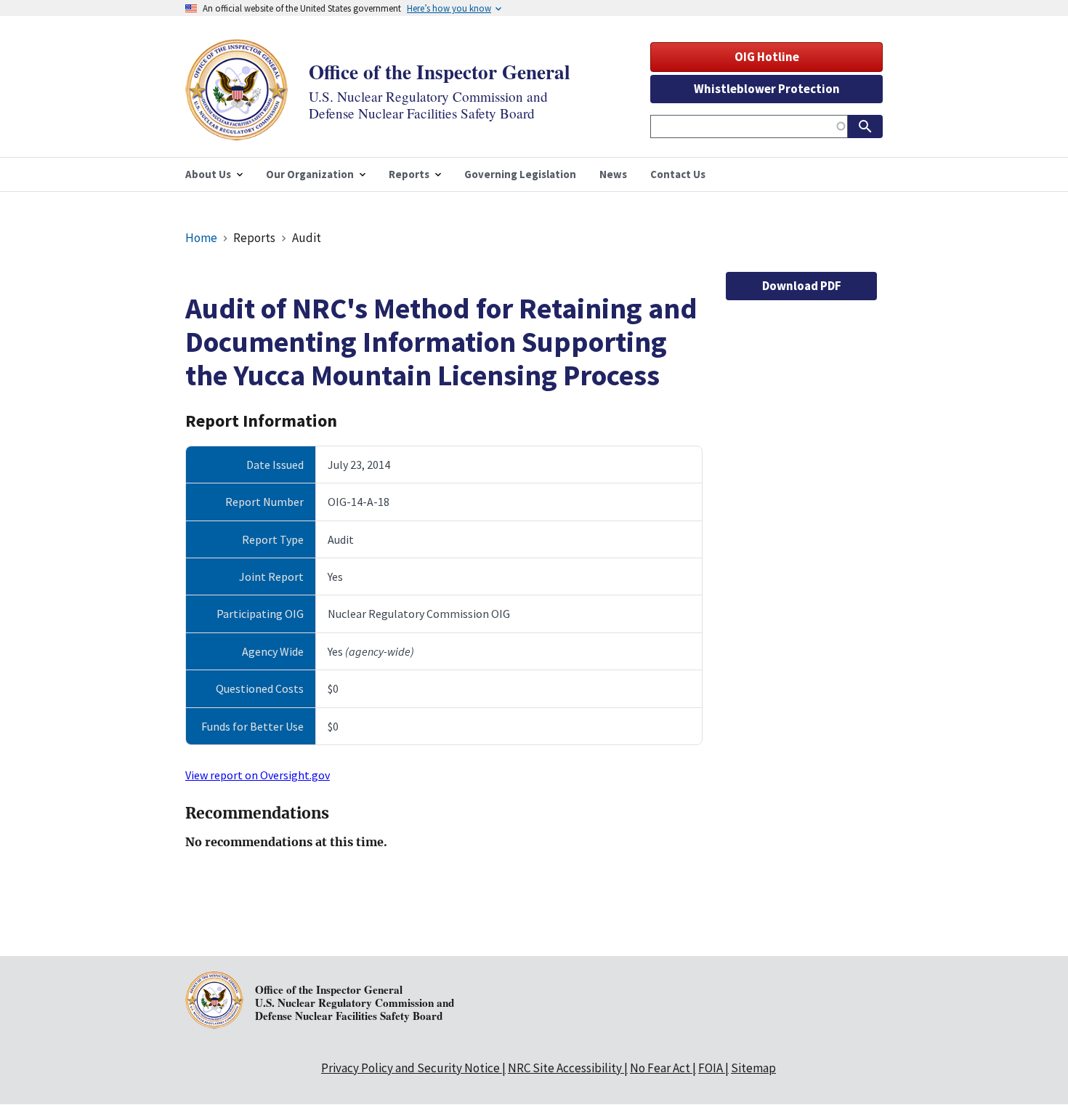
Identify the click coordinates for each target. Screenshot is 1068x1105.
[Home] (236, 131)
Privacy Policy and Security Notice (410, 1068)
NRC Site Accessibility (565, 1068)
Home (201, 238)
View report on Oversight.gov (257, 775)
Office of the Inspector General (439, 71)
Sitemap (753, 1068)
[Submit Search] (865, 126)
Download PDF (801, 286)
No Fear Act (660, 1068)
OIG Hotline (767, 57)
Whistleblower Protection (767, 89)
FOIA (710, 1068)
